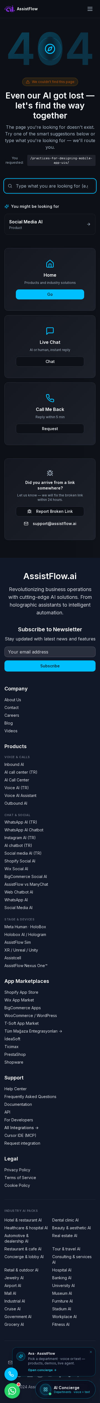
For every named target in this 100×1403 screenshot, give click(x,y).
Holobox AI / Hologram (25, 934)
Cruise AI (12, 1308)
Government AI (17, 1316)
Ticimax (11, 1046)
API (7, 1112)
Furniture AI (62, 1301)
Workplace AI (64, 1316)
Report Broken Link (54, 511)
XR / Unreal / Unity (21, 950)
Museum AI (62, 1293)
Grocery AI (14, 1324)
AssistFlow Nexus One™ (26, 965)
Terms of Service (20, 1177)
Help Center (15, 1088)
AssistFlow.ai (50, 576)
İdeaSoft (12, 1038)
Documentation (18, 1104)
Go (50, 294)
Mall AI (10, 1293)
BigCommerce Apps (22, 1007)
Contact (11, 707)
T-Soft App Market (21, 1023)
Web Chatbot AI (18, 892)
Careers (11, 715)
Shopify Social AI (19, 861)
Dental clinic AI (65, 1220)
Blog (8, 723)
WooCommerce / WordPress (30, 1015)
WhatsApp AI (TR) (20, 822)
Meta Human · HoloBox (25, 926)
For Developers (18, 1119)
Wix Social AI (16, 868)
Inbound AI (14, 764)
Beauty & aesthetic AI (71, 1227)
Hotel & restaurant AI (23, 1220)
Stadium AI (61, 1308)
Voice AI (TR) (16, 787)
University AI (63, 1285)
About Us (12, 699)
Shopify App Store (21, 992)
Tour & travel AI (66, 1248)
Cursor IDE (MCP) (20, 1135)
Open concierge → (42, 1370)
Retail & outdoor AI (21, 1270)
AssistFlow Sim (17, 942)
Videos (11, 730)
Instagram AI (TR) (20, 837)
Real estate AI (64, 1235)
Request (50, 428)
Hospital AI (61, 1270)
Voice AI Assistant (20, 795)
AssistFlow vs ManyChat (26, 884)
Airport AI (12, 1285)
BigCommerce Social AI (25, 876)
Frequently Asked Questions (30, 1096)
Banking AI (61, 1277)
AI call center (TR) (21, 772)
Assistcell (12, 957)
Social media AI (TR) (23, 853)
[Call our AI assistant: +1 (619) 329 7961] (11, 1374)
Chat (50, 361)
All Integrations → (21, 1127)
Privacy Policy (17, 1169)
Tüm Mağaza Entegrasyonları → (33, 1031)
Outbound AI (15, 803)
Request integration (22, 1143)
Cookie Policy (17, 1185)
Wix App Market (19, 1000)
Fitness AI (60, 1324)
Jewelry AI (14, 1277)
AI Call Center (16, 780)
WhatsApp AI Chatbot (23, 829)
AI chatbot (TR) (18, 845)
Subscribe (50, 665)
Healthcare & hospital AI (26, 1227)
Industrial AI (14, 1301)
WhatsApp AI (16, 899)
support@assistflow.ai (54, 523)
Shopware (13, 1062)
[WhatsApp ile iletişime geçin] (12, 1391)
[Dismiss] (91, 1352)
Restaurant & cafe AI (22, 1248)
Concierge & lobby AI (24, 1256)
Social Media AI (18, 907)
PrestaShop (15, 1054)
